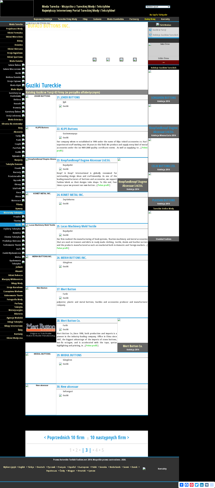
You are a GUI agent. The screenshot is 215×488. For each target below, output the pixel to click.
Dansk (134, 466)
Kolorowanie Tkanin (13, 295)
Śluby (20, 329)
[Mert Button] (40, 317)
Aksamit (19, 271)
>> (164, 62)
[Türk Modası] (17, 16)
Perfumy (19, 303)
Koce (18, 192)
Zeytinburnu (68, 199)
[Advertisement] (86, 73)
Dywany (19, 208)
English (21, 466)
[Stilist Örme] (163, 56)
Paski (18, 139)
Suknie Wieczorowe (12, 69)
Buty (20, 127)
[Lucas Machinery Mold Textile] (40, 254)
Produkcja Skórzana (12, 240)
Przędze (17, 216)
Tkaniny (17, 220)
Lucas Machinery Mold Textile (78, 226)
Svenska (103, 466)
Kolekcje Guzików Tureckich (165, 34)
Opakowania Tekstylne (15, 262)
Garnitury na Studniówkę (15, 94)
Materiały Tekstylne (13, 212)
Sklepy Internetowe (13, 325)
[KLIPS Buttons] (40, 156)
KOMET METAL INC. (72, 195)
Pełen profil (103, 185)
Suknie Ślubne (14, 64)
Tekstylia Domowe (14, 164)
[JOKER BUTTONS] (40, 125)
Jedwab (19, 266)
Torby (18, 135)
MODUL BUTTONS (71, 355)
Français (62, 466)
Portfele (17, 147)
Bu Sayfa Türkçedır (158, 14)
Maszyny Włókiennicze (12, 279)
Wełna (18, 256)
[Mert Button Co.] (40, 342)
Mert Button (68, 289)
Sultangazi (68, 391)
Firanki (18, 168)
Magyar (71, 470)
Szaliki (18, 151)
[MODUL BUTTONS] (40, 383)
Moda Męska (17, 89)
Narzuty (17, 172)
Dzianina (19, 44)
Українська (51, 470)
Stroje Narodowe (15, 287)
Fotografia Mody (15, 299)
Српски (91, 470)
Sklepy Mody (17, 283)
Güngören (67, 262)
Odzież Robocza (15, 275)
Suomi (126, 466)
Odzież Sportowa (15, 56)
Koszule (17, 103)
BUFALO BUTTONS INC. (49, 26)
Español (72, 466)
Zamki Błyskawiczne (12, 252)
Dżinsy (20, 40)
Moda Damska (16, 60)
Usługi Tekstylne (15, 321)
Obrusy (17, 184)
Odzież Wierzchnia (14, 36)
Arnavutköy (34, 37)
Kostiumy (18, 333)
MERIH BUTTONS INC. (73, 258)
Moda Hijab (15, 85)
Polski (94, 466)
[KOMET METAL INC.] (40, 222)
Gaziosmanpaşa (70, 133)
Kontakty (162, 468)
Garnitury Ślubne (13, 111)
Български (83, 466)
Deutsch (41, 466)
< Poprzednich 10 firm (65, 437)
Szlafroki (17, 188)
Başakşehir (68, 164)
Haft (18, 248)
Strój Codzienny (13, 115)
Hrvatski (81, 470)
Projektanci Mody (14, 28)
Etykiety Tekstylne (12, 228)
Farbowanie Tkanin (12, 244)
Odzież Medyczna (15, 337)
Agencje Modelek (15, 317)
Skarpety (18, 159)
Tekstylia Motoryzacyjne (16, 308)
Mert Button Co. (70, 321)
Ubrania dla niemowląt (12, 123)
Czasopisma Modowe (13, 291)
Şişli (64, 101)
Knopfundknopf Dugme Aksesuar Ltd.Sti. (85, 160)
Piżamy (19, 204)
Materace (16, 200)
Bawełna (17, 232)
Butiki (18, 73)
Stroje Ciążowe (14, 81)
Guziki (18, 224)
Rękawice (16, 156)
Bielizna (17, 99)
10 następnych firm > (109, 437)
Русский (51, 466)
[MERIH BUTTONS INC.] (40, 285)
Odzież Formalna (15, 32)
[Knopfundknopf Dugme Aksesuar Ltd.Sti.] (40, 188)
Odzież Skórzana (15, 48)
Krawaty (17, 107)
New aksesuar (69, 387)
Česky (62, 470)
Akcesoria (18, 131)
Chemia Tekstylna (12, 236)
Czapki (18, 143)
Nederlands (115, 466)
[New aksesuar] (40, 414)
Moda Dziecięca (15, 119)
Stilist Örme (163, 58)
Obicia (18, 196)
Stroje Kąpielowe (15, 52)
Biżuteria (18, 313)
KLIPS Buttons (69, 129)
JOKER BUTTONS (70, 97)
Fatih (65, 293)
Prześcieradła (14, 176)
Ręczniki (17, 180)
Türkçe (31, 466)
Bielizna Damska (13, 77)
